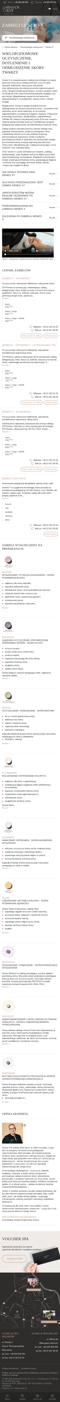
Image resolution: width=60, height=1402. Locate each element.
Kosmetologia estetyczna (21, 38)
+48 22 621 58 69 (50, 330)
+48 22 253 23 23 (50, 327)
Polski (55, 9)
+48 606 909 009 (21, 2)
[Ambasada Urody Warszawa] (11, 10)
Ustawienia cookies (28, 1368)
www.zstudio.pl (21, 1388)
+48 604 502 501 (50, 2)
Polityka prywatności (10, 1368)
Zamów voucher (14, 1258)
